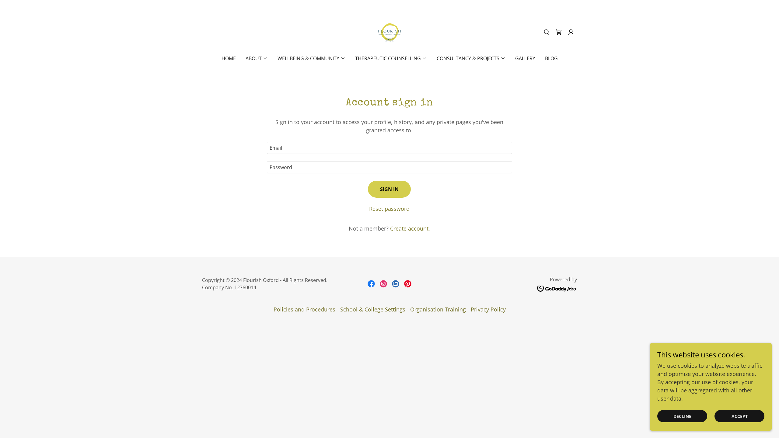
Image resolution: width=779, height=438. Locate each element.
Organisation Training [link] (438, 309)
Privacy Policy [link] (488, 309)
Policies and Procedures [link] (304, 309)
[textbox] (389, 148)
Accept (740, 416)
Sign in (389, 189)
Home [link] (229, 58)
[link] (389, 31)
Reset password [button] (389, 208)
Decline (682, 416)
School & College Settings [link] (372, 309)
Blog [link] (551, 58)
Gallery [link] (525, 58)
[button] (571, 32)
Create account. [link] (410, 228)
